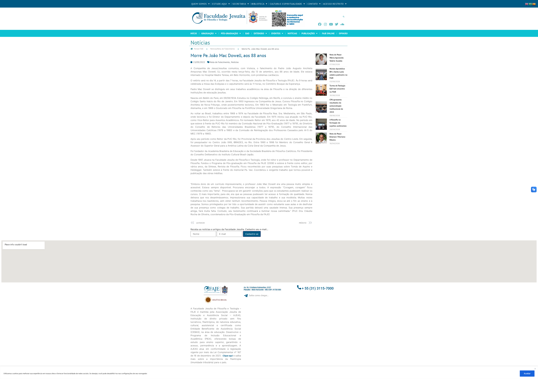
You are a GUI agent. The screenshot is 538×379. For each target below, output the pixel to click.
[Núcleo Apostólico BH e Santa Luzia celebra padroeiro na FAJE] (321, 79)
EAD (247, 33)
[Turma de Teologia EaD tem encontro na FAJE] (321, 94)
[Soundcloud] (342, 24)
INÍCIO (193, 33)
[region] (269, 372)
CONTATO (313, 4)
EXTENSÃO (259, 33)
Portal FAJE (198, 49)
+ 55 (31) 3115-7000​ (318, 288)
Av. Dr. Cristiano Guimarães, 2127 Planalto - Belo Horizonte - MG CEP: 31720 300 (262, 288)
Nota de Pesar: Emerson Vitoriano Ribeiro (337, 136)
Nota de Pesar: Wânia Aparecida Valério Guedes (337, 57)
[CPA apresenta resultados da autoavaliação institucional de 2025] (321, 111)
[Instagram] (325, 24)
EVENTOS (275, 33)
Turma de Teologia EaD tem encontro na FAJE (337, 88)
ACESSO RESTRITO (333, 4)
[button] (343, 16)
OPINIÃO (343, 33)
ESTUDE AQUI (219, 4)
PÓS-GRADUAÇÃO (229, 33)
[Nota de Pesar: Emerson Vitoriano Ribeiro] (321, 142)
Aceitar (527, 373)
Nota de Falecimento (226, 49)
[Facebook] (320, 24)
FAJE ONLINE (328, 33)
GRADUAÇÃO (207, 33)
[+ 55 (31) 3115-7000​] (299, 287)
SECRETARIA (239, 4)
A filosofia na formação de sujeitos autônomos (338, 122)
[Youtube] (331, 24)
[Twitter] (336, 24)
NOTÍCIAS (292, 33)
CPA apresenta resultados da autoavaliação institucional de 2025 (336, 105)
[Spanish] (534, 3)
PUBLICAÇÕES (308, 33)
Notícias (213, 49)
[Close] (535, 368)
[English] (527, 3)
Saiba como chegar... (258, 295)
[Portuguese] (530, 3)
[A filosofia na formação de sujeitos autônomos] (321, 129)
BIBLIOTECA (257, 4)
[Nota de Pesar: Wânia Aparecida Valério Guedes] (321, 64)
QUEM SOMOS (199, 4)
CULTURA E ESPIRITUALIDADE (286, 4)
